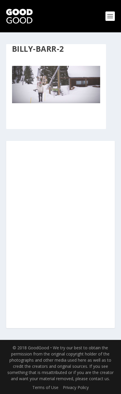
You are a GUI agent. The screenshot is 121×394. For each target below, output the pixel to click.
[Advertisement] (60, 235)
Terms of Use (45, 387)
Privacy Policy (76, 387)
